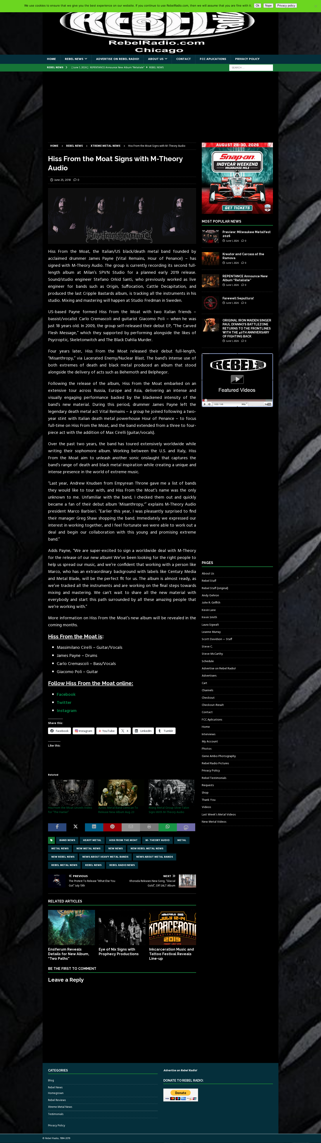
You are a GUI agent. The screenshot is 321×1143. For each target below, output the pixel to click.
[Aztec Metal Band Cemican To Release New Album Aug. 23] (121, 793)
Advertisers (209, 675)
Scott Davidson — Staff (217, 639)
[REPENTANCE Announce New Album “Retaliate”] (210, 280)
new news (115, 848)
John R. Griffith (211, 602)
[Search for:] (251, 67)
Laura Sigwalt (210, 624)
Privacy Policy (247, 59)
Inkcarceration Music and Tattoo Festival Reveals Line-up (171, 954)
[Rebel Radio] (160, 52)
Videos (206, 807)
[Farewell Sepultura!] (210, 302)
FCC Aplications (213, 59)
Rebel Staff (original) (215, 588)
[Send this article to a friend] (131, 827)
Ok (257, 5)
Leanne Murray (211, 632)
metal (181, 840)
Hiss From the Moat (123, 840)
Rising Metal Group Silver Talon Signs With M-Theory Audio (169, 810)
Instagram (67, 710)
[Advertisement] (160, 109)
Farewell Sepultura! (238, 298)
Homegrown (56, 1093)
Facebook (66, 694)
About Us (156, 59)
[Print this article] (149, 827)
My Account (210, 741)
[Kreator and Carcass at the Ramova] (210, 258)
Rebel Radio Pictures (215, 763)
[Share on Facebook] (57, 827)
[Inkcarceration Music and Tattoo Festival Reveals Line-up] (172, 927)
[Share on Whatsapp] (168, 827)
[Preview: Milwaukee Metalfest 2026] (210, 236)
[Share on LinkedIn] (94, 827)
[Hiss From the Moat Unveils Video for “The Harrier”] (71, 793)
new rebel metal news (147, 848)
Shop (205, 792)
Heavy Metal (92, 840)
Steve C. (207, 646)
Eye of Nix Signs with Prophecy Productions (119, 951)
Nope (268, 5)
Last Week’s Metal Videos (219, 814)
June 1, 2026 (232, 241)
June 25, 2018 (62, 180)
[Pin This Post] (112, 827)
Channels (207, 690)
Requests (208, 785)
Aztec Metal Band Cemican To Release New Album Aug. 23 (118, 810)
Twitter (64, 702)
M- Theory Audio (157, 840)
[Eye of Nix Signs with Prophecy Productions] (122, 927)
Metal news (60, 848)
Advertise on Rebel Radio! (117, 59)
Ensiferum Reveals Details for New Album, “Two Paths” (68, 954)
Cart (204, 683)
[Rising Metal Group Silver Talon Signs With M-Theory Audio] (172, 793)
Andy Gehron (210, 595)
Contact (183, 59)
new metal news (88, 848)
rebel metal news (64, 865)
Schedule (208, 661)
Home (51, 59)
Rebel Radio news (122, 865)
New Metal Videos (214, 821)
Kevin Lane (209, 610)
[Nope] (315, 6)
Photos (206, 748)
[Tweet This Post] (75, 827)
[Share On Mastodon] (186, 827)
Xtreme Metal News (60, 1107)
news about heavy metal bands (105, 857)
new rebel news (62, 857)
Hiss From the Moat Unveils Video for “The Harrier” (70, 810)
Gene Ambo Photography (219, 756)
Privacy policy (286, 5)
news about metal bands (154, 857)
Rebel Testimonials (214, 778)
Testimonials (55, 1114)
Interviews (208, 734)
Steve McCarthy (212, 653)
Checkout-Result (213, 705)
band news (67, 840)
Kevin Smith (209, 617)
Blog (51, 1080)
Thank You (209, 800)
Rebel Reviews (57, 1100)
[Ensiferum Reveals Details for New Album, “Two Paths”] (71, 927)
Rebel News (74, 59)
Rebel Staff (209, 580)
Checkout (208, 697)
